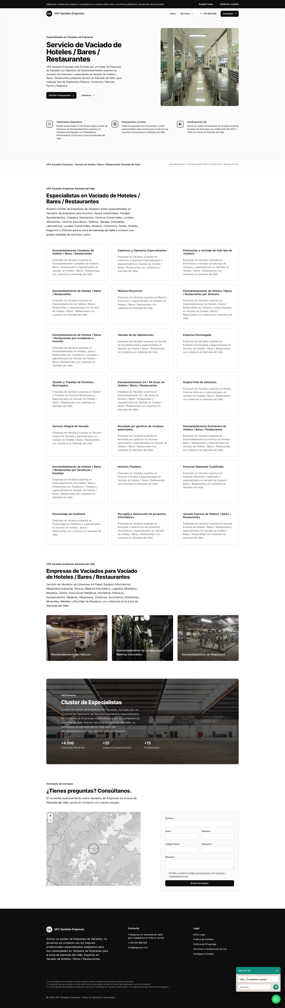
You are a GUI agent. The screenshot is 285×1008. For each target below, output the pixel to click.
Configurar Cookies (203, 953)
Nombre (170, 818)
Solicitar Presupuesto (60, 95)
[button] (93, 849)
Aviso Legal (199, 934)
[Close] (276, 970)
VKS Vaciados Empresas (68, 13)
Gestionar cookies (229, 4)
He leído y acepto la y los (197, 874)
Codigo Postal (173, 844)
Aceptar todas (206, 4)
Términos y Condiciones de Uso (210, 949)
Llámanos (86, 95)
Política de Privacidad (199, 873)
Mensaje (170, 857)
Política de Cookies (203, 939)
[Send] (275, 987)
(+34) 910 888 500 (137, 942)
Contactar (228, 13)
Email (168, 831)
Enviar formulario (200, 883)
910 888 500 (210, 13)
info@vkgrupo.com (138, 947)
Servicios (185, 13)
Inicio (173, 13)
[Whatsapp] (276, 999)
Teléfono (206, 831)
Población (207, 844)
